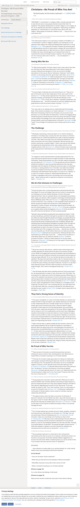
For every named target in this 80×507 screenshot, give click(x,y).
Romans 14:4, (53, 389)
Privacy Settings (60, 500)
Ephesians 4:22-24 (67, 415)
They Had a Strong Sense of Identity (11, 37)
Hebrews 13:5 (44, 240)
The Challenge (5, 28)
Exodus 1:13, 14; (51, 207)
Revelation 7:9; (60, 401)
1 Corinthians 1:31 (70, 111)
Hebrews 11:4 (69, 401)
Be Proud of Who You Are (8, 41)
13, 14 (33, 268)
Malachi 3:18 (64, 428)
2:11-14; (58, 207)
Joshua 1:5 (63, 236)
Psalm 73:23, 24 (52, 288)
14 (35, 86)
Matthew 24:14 (46, 77)
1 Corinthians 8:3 (53, 374)
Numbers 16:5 (45, 366)
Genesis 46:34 (61, 209)
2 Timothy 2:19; (36, 366)
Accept (4, 504)
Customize (18, 504)
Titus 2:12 (66, 103)
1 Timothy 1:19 (40, 179)
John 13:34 (35, 78)
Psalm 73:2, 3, (69, 266)
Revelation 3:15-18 (36, 57)
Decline (10, 504)
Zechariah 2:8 (36, 370)
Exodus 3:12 (54, 220)
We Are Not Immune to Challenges (11, 32)
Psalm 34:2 (42, 290)
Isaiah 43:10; (70, 75)
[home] (2, 2)
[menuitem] (2, 2)
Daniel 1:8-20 (51, 342)
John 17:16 (39, 96)
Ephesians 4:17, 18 (37, 99)
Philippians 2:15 (60, 82)
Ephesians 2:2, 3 (50, 147)
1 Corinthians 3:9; (36, 77)
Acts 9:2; (59, 415)
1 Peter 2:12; (65, 84)
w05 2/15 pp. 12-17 (7, 5)
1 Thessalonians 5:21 (38, 419)
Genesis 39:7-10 (57, 320)
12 (57, 389)
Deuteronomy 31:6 (37, 233)
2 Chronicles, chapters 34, (39, 337)
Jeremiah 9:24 (69, 120)
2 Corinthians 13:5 (49, 162)
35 (48, 337)
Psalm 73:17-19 (67, 281)
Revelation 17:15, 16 (37, 46)
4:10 (62, 207)
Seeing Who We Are (7, 23)
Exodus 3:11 (57, 200)
